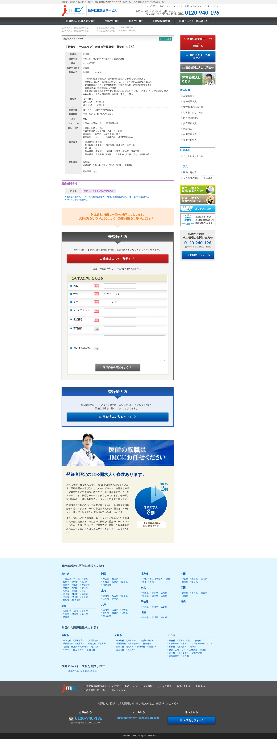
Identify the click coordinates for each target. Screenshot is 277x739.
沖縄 (183, 601)
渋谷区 (75, 582)
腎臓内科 (103, 644)
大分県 (115, 613)
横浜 (76, 611)
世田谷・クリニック (193, 113)
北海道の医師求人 (74, 197)
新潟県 (155, 607)
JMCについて (165, 6)
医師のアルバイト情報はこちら (82, 671)
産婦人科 (120, 647)
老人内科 (95, 647)
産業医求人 (188, 96)
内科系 (65, 635)
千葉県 (66, 614)
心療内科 (91, 650)
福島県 (164, 596)
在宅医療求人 (190, 134)
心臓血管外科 (147, 641)
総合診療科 (174, 656)
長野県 (145, 607)
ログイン (214, 6)
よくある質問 (182, 6)
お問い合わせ (183, 686)
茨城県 (75, 614)
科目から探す (136, 21)
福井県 (145, 618)
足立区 (85, 597)
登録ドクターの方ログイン (199, 57)
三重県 (106, 599)
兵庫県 (115, 579)
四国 (183, 587)
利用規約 (200, 686)
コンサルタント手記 (193, 156)
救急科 (172, 641)
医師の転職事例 (161, 21)
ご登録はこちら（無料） (115, 258)
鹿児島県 (107, 616)
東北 (143, 587)
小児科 (181, 641)
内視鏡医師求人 (191, 118)
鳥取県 (204, 579)
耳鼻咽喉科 (174, 644)
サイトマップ (199, 6)
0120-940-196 (202, 13)
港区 (86, 579)
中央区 (77, 579)
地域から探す (112, 21)
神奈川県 (67, 611)
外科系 (118, 635)
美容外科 (131, 650)
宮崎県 (124, 613)
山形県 (155, 596)
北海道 (144, 573)
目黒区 (66, 585)
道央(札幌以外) (156, 579)
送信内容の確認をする (116, 367)
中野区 (66, 588)
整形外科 (147, 644)
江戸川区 (76, 600)
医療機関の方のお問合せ (199, 67)
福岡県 (106, 610)
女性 (120, 294)
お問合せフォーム (199, 255)
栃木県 (85, 614)
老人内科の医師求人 (118, 197)
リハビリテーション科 (202, 644)
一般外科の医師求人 (140, 197)
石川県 (155, 618)
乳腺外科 (152, 647)
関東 (64, 606)
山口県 (194, 582)
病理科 (172, 653)
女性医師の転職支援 (193, 107)
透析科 (185, 644)
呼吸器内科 (68, 644)
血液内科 (80, 644)
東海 (103, 590)
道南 (152, 582)
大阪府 (106, 579)
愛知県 (106, 596)
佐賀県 (115, 610)
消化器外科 (132, 641)
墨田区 (85, 594)
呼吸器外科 (121, 644)
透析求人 (187, 129)
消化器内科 (79, 641)
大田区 (75, 585)
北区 (84, 591)
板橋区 (66, 594)
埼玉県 (85, 611)
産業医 (203, 650)
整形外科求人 (190, 140)
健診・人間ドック (177, 650)
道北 (168, 579)
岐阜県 (124, 596)
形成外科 (141, 647)
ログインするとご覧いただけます (99, 191)
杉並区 (75, 588)
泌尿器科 (120, 650)
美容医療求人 (190, 123)
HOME (152, 6)
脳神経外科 (134, 644)
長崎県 (124, 610)
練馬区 (75, 594)
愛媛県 (204, 593)
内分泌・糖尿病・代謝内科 (75, 647)
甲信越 (144, 601)
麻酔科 (172, 647)
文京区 (85, 588)
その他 (185, 656)
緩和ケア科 (197, 653)
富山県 (164, 618)
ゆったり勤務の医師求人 (77, 200)
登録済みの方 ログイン (117, 417)
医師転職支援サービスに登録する (199, 42)
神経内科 (92, 644)
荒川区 (75, 597)
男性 (109, 294)
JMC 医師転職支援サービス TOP (102, 686)
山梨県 (164, 607)
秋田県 (145, 596)
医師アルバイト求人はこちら (195, 21)
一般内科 (67, 641)
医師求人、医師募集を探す (80, 21)
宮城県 (164, 593)
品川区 (85, 582)
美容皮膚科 (183, 653)
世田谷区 (86, 585)
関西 (103, 573)
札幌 (144, 579)
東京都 (65, 573)
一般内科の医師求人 (95, 197)
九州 (103, 604)
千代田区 (67, 579)
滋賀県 (124, 582)
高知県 (185, 596)
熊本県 (106, 613)
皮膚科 (198, 641)
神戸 (123, 579)
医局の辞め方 (190, 172)
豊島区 (75, 591)
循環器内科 (93, 641)
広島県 (194, 579)
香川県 (194, 593)
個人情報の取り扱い (96, 690)
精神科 (193, 647)
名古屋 (115, 596)
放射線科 (182, 647)
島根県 (185, 582)
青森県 (145, 593)
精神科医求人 (190, 101)
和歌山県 (107, 585)
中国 (183, 573)
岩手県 (155, 593)
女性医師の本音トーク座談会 (197, 178)
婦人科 (130, 647)
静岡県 (115, 599)
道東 (144, 582)
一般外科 (120, 641)
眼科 (190, 641)
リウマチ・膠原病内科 (73, 650)
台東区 (66, 591)
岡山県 (185, 579)
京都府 (106, 582)
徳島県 (185, 593)
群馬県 (66, 617)
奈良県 (115, 582)
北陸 (143, 612)
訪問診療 (193, 650)
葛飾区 (66, 600)
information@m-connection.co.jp (138, 717)
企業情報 (147, 686)
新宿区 (66, 582)
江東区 (66, 597)
